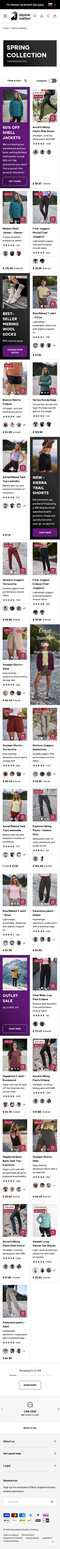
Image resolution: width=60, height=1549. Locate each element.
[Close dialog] (57, 735)
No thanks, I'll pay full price (30, 807)
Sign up (30, 794)
